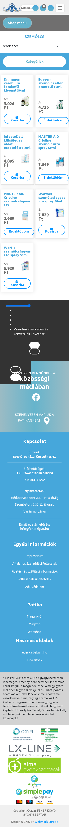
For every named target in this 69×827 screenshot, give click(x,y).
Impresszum (34, 556)
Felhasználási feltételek (34, 579)
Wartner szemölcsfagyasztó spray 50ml (51, 198)
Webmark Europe (46, 822)
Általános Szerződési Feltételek (34, 564)
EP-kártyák (34, 660)
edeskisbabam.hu (34, 652)
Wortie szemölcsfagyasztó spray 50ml (17, 251)
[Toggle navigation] (60, 8)
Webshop (35, 632)
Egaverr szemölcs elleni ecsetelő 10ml (51, 83)
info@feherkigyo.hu (34, 529)
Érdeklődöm (53, 120)
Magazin (34, 624)
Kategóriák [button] (35, 62)
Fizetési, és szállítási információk (35, 571)
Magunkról (34, 616)
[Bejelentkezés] (51, 8)
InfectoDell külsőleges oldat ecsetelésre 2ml (17, 142)
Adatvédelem (34, 587)
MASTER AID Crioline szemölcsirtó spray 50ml (49, 142)
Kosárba (17, 120)
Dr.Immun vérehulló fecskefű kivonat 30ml (14, 85)
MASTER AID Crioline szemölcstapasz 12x (17, 200)
